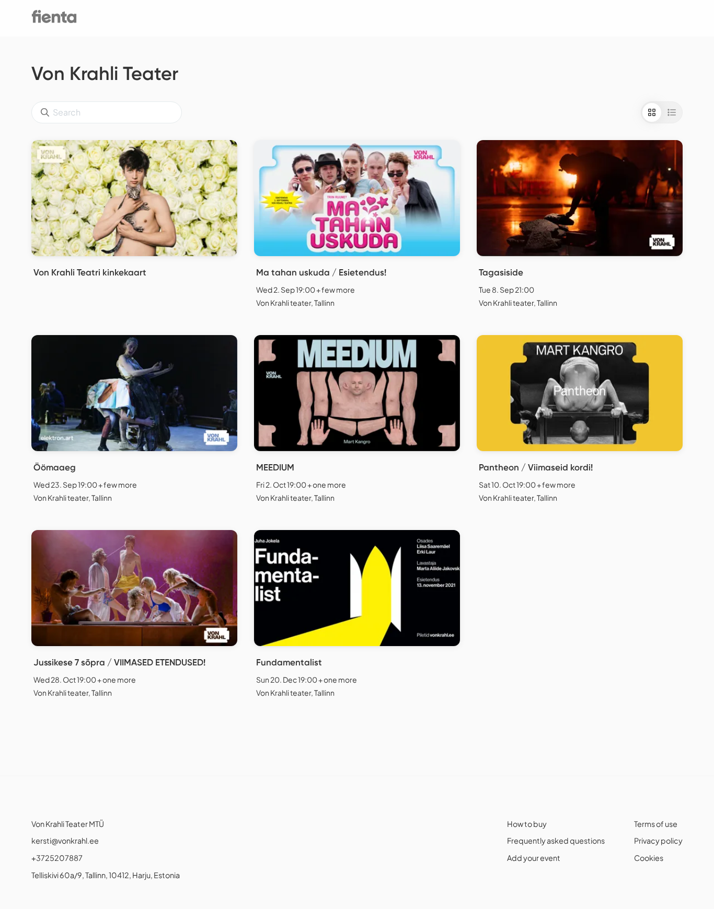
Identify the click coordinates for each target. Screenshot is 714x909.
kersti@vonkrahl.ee (65, 840)
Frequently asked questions (556, 840)
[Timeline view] (671, 112)
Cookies (648, 857)
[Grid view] (651, 112)
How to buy (527, 824)
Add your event (533, 857)
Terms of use (655, 824)
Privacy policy (658, 840)
